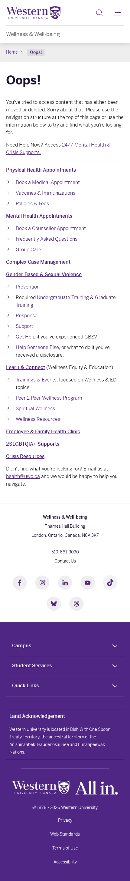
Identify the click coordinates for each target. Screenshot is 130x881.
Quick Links (25, 685)
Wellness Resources (38, 419)
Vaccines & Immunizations (45, 193)
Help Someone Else (37, 347)
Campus (21, 645)
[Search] (99, 12)
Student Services (32, 665)
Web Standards (65, 834)
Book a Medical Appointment (48, 182)
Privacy (65, 820)
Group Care (28, 249)
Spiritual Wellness (35, 408)
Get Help (25, 337)
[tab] (65, 647)
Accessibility (65, 862)
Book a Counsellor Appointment (51, 228)
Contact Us (65, 561)
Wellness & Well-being (33, 34)
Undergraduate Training (63, 297)
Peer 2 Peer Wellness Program (49, 398)
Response (26, 315)
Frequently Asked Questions (46, 239)
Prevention (28, 287)
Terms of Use (65, 848)
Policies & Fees (32, 203)
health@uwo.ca (23, 476)
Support (24, 326)
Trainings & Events (36, 380)
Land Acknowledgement (37, 716)
